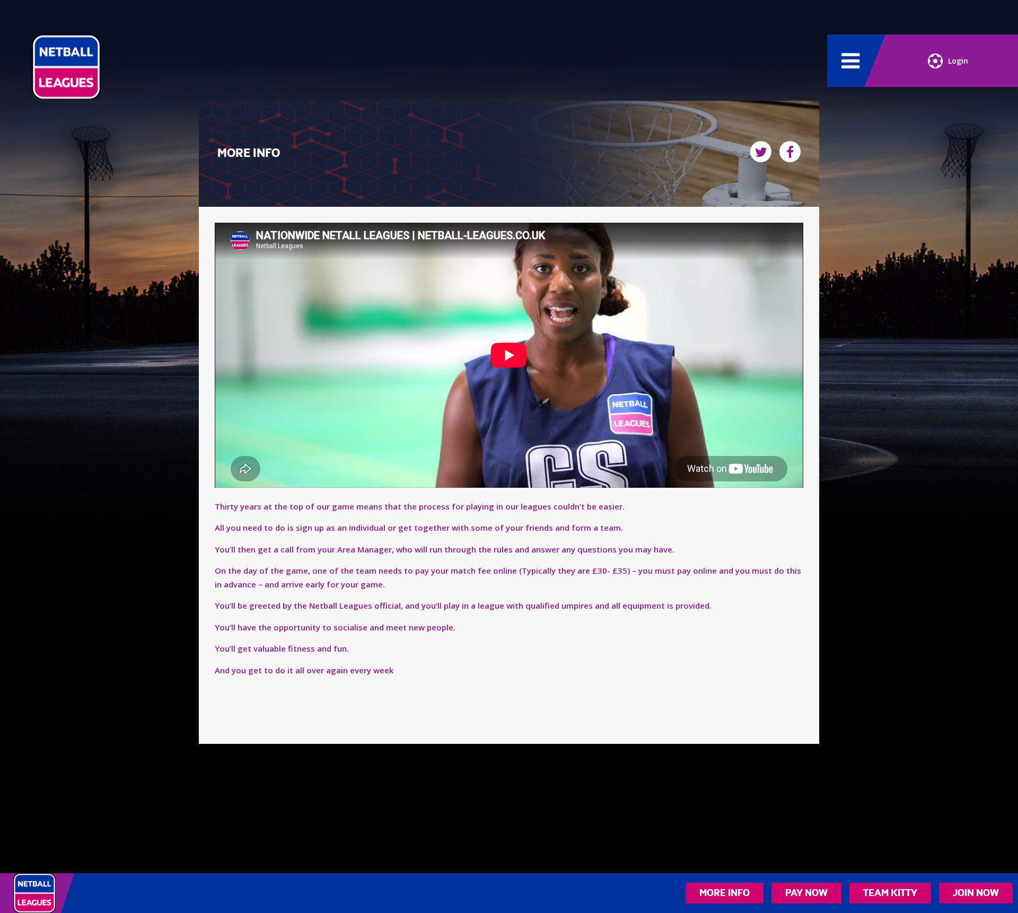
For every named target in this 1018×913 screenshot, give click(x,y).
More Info (724, 893)
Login (958, 61)
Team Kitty (890, 893)
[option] (509, 357)
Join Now (976, 893)
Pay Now (806, 893)
